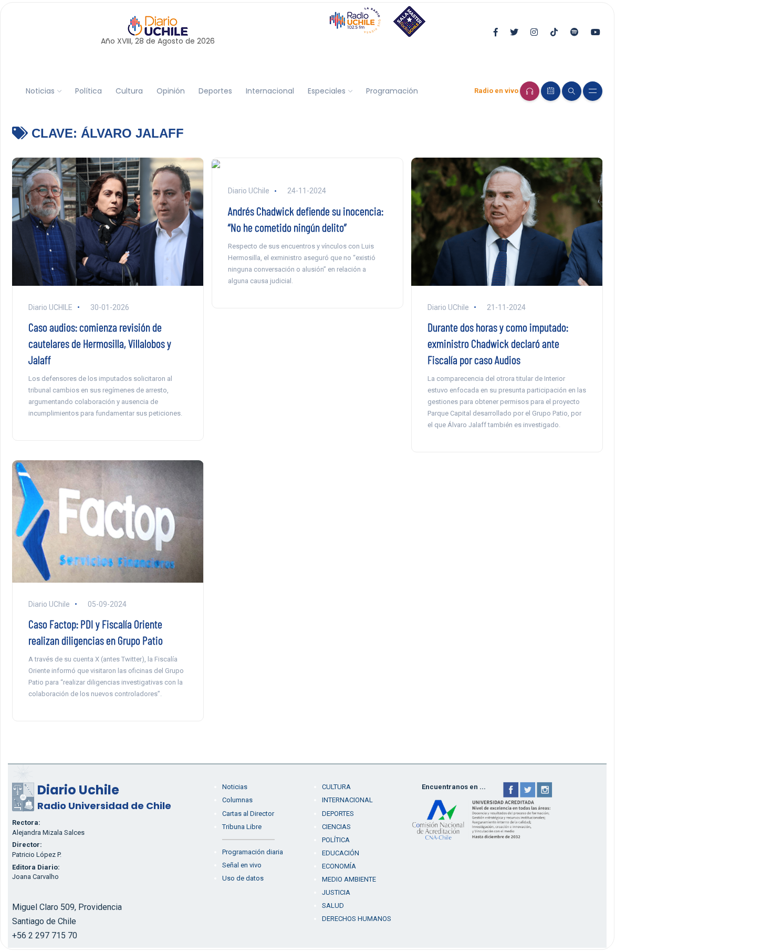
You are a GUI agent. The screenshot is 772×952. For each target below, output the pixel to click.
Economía (339, 866)
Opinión (171, 91)
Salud (333, 905)
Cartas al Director (248, 814)
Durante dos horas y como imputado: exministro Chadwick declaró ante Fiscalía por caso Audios (497, 343)
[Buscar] (571, 91)
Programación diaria (252, 852)
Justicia (336, 892)
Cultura (129, 91)
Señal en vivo (242, 865)
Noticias (40, 91)
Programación (392, 91)
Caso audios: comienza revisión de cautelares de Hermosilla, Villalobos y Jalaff (99, 343)
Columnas (237, 800)
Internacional (270, 91)
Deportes (215, 91)
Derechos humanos (356, 919)
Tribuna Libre (242, 827)
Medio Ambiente (349, 879)
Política (88, 91)
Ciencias (336, 827)
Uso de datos (243, 878)
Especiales (327, 91)
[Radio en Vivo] (529, 91)
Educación (340, 853)
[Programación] (550, 91)
